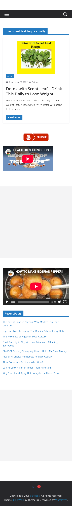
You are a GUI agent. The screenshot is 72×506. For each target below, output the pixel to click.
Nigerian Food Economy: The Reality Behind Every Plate (33, 331)
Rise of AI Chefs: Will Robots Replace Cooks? (27, 356)
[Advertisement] (36, 222)
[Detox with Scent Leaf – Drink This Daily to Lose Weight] (36, 57)
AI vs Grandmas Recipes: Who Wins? (23, 362)
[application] (36, 286)
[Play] (7, 302)
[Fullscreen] (65, 302)
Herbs (9, 76)
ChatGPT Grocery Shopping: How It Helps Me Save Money (35, 351)
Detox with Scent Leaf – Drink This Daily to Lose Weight (34, 91)
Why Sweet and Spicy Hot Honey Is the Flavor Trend (31, 373)
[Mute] (59, 302)
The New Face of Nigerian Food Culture (25, 336)
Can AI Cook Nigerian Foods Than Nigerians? (27, 367)
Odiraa (35, 82)
